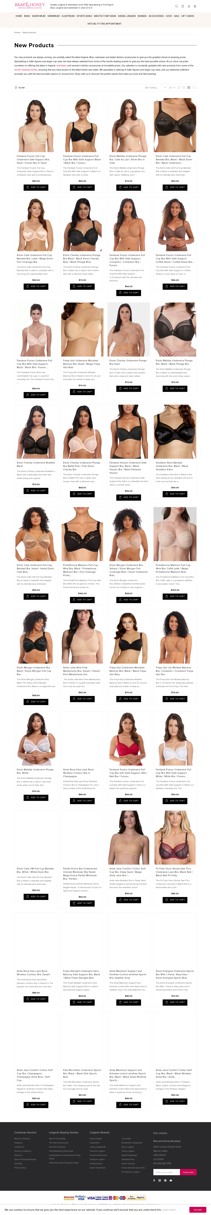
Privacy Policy (20, 1167)
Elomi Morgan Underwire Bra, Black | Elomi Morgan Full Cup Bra (34, 671)
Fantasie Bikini (96, 1163)
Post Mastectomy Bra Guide (61, 1151)
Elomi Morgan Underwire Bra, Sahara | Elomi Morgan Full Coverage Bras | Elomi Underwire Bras (129, 570)
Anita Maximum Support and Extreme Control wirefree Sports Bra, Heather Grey (128, 974)
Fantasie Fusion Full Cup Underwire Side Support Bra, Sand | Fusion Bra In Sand (33, 159)
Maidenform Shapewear (132, 1142)
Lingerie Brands (100, 1132)
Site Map (18, 1163)
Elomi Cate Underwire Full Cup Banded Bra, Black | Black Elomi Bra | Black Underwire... (174, 159)
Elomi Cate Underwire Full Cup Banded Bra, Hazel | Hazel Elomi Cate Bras (35, 568)
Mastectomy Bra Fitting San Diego (63, 1162)
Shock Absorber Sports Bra (133, 1167)
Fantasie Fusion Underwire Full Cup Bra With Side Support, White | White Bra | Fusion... (173, 773)
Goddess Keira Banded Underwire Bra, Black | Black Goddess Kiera (172, 466)
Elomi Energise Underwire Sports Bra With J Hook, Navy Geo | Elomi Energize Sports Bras (175, 974)
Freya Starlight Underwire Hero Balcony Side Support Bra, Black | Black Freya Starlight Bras (81, 974)
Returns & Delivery (22, 1138)
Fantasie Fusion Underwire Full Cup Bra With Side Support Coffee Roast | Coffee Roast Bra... (175, 258)
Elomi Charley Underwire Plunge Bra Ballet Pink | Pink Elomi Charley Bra (81, 466)
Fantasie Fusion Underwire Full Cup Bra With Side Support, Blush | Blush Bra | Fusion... (34, 364)
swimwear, (61, 65)
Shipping (18, 1142)
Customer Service (25, 1132)
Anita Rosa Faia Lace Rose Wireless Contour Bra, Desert (33, 972)
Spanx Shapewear (98, 1167)
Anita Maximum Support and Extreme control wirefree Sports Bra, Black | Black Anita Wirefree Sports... (128, 1075)
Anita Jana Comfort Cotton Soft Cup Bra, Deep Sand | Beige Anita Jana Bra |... (128, 872)
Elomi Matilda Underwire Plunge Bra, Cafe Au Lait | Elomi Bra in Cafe (128, 159)
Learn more (169, 1210)
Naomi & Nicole (128, 1163)
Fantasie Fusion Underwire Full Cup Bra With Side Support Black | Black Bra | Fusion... (82, 159)
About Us (18, 1155)
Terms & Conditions (22, 1151)
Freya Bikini (95, 1142)
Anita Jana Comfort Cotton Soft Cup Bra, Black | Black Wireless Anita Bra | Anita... (174, 1073)
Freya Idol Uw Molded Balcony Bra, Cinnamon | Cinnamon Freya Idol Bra (174, 671)
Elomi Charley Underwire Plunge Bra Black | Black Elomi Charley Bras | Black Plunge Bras (81, 258)
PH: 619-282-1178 (162, 1163)
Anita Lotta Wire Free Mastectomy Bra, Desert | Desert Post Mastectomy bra (81, 671)
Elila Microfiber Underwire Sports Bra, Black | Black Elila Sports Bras (82, 1073)
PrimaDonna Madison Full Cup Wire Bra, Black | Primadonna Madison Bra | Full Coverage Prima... (80, 570)
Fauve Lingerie (128, 1151)
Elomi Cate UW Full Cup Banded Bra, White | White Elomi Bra (35, 870)
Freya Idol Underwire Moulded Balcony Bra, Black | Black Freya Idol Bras (128, 671)
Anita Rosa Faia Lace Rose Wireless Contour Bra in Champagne (78, 773)
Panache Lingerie (97, 1151)
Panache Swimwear (98, 1155)
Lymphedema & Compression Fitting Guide (64, 1157)
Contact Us (19, 1146)
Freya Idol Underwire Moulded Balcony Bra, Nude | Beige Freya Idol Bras (81, 364)
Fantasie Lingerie (97, 1159)
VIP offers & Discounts (58, 1142)
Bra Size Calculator (57, 1146)
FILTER (22, 87)
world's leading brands (25, 69)
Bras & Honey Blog (57, 1138)
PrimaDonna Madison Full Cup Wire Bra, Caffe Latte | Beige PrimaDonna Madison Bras (173, 568)
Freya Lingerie (96, 1138)
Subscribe (188, 1172)
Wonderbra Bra (128, 1159)
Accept (198, 1209)
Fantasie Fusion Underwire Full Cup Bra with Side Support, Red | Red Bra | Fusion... (128, 773)
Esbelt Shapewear (129, 1155)
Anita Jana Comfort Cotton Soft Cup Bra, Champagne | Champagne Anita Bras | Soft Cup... (35, 1075)
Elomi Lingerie (128, 1146)
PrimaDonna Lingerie (131, 1171)
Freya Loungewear (98, 1146)
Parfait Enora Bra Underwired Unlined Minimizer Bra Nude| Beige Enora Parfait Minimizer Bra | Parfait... (80, 873)
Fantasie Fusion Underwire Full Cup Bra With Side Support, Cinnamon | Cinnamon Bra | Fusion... (127, 260)
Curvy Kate (126, 1138)
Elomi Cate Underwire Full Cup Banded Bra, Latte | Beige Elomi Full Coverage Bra (35, 258)
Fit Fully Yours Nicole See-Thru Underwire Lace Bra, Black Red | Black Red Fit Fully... (174, 872)
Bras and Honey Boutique (25, 1159)
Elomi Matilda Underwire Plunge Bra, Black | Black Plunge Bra (174, 362)
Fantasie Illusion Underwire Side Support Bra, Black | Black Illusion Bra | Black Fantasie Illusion (128, 467)
